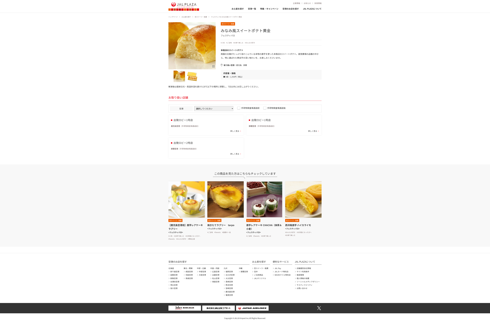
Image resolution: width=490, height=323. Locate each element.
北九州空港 (230, 275)
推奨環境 (300, 275)
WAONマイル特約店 (283, 275)
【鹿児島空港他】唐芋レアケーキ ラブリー (185, 226)
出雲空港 (215, 275)
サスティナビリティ (305, 285)
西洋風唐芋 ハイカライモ (298, 225)
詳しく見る (234, 131)
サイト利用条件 (303, 271)
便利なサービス (281, 261)
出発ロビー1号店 (183, 120)
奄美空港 (229, 295)
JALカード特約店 (281, 271)
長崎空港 (229, 281)
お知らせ (307, 3)
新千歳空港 (174, 271)
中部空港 (202, 271)
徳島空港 (215, 281)
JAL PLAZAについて (312, 8)
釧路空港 (173, 278)
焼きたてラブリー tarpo (220, 225)
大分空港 (229, 278)
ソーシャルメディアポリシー (308, 281)
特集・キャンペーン (269, 8)
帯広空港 (173, 285)
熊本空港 (229, 285)
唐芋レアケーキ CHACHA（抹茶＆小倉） (264, 226)
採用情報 (318, 3)
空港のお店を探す (291, 8)
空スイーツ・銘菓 (201, 17)
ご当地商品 (258, 275)
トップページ (173, 17)
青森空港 (189, 278)
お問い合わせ (302, 288)
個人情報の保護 (303, 278)
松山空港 (215, 278)
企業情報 (296, 3)
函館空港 (173, 275)
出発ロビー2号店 (183, 143)
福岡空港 (229, 271)
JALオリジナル (260, 278)
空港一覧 (252, 8)
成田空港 (189, 271)
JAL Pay (278, 268)
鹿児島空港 (230, 291)
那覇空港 (244, 271)
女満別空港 (174, 281)
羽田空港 (189, 275)
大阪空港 (202, 275)
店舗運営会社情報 (304, 268)
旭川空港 (173, 288)
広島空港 (215, 271)
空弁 (256, 271)
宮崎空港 (229, 288)
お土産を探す (238, 8)
